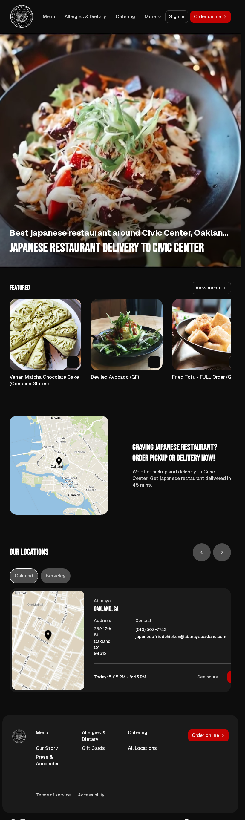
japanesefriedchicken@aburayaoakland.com (180, 637)
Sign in (176, 16)
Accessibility (91, 795)
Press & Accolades (48, 760)
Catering (125, 16)
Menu (49, 16)
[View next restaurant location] (222, 552)
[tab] (24, 575)
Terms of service (53, 795)
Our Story (47, 748)
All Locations (142, 748)
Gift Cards (93, 748)
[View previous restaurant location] (202, 552)
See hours (207, 677)
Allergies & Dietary (85, 16)
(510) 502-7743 (151, 629)
